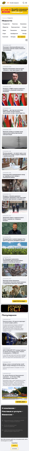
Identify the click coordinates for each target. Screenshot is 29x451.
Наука (4, 30)
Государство (6, 24)
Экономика (23, 24)
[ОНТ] (4, 2)
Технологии (13, 30)
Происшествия (15, 27)
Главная (4, 18)
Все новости (21, 36)
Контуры (13, 36)
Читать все (20, 402)
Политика (15, 24)
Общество (5, 27)
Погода (24, 33)
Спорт (4, 33)
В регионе (5, 36)
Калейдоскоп (14, 33)
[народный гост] (14, 308)
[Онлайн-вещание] (14, 10)
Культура (23, 30)
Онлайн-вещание (14, 3)
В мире (24, 27)
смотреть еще (19, 301)
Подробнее (14, 443)
